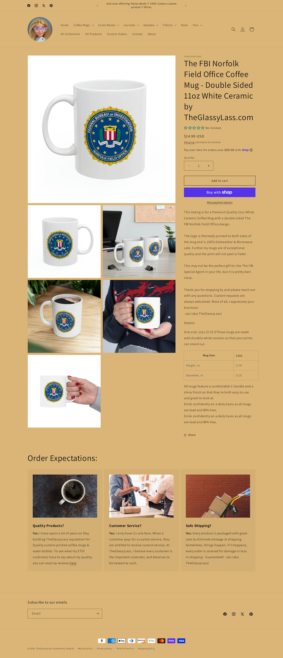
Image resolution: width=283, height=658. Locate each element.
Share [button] (192, 435)
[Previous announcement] (97, 6)
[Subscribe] (97, 613)
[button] (83, 25)
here (73, 563)
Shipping (189, 142)
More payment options (219, 202)
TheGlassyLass (44, 648)
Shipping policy (146, 648)
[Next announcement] (185, 6)
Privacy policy (104, 648)
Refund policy (85, 648)
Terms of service (125, 648)
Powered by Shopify (63, 648)
